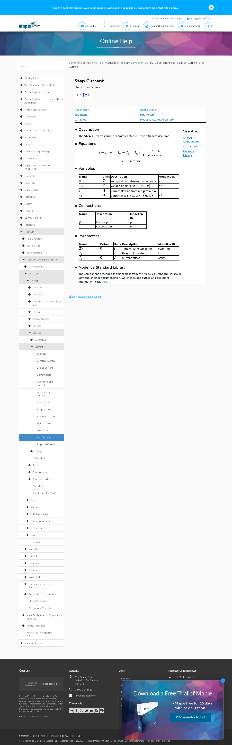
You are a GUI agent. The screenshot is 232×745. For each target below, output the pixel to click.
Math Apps (29, 175)
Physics (28, 123)
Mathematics (31, 116)
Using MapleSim (34, 252)
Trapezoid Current (46, 444)
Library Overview (37, 601)
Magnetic (33, 549)
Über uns (24, 670)
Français (44, 735)
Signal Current (44, 423)
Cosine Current (45, 367)
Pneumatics (34, 562)
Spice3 (34, 535)
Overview (42, 353)
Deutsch (55, 735)
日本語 (65, 735)
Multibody (34, 569)
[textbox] (131, 152)
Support (83, 62)
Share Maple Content (35, 109)
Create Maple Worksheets (38, 92)
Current (39, 346)
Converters (39, 294)
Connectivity (31, 158)
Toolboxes (29, 224)
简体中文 (76, 735)
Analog (34, 280)
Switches (37, 465)
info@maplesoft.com (85, 695)
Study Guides (31, 189)
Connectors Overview (40, 608)
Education (29, 182)
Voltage (38, 451)
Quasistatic (36, 528)
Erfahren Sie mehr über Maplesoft (34, 716)
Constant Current (46, 360)
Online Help (96, 62)
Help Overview (34, 238)
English (33, 735)
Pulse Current (44, 402)
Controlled (40, 339)
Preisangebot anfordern (200, 18)
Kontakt (74, 670)
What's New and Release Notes (40, 85)
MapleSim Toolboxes (34, 642)
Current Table (44, 374)
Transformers (40, 472)
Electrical (33, 273)
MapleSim (29, 231)
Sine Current (43, 430)
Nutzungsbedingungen (98, 740)
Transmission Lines (43, 479)
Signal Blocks (35, 576)
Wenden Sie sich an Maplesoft (169, 18)
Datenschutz (117, 740)
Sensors (37, 325)
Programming (31, 137)
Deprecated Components (41, 594)
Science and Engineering (36, 151)
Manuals (28, 210)
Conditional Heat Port (44, 493)
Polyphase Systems (40, 514)
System (28, 203)
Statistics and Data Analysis (38, 130)
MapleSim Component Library (41, 259)
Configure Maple (32, 217)
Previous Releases (35, 625)
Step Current (43, 437)
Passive (36, 311)
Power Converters (40, 521)
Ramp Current (44, 409)
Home (72, 62)
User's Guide (33, 245)
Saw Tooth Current (46, 416)
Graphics (29, 144)
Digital (34, 500)
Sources (37, 332)
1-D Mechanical (36, 266)
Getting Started (32, 78)
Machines (35, 507)
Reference (29, 196)
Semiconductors (41, 318)
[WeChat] (102, 710)
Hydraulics (34, 555)
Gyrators (37, 287)
